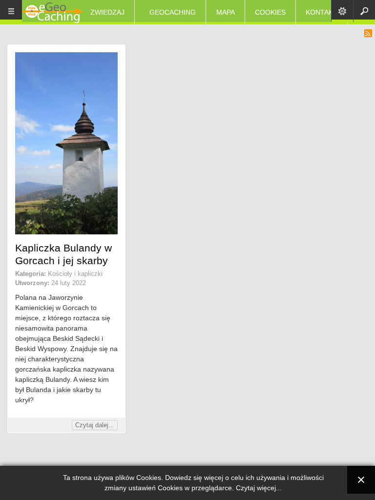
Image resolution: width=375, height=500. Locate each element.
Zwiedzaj (107, 12)
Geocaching (172, 12)
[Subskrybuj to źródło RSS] (368, 33)
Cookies (270, 12)
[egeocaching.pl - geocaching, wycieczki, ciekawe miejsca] (52, 13)
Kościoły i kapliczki (75, 273)
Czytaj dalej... (94, 425)
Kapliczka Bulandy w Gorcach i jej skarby (63, 254)
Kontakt (321, 12)
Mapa (225, 12)
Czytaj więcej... (259, 488)
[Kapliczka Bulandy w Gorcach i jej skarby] (66, 232)
